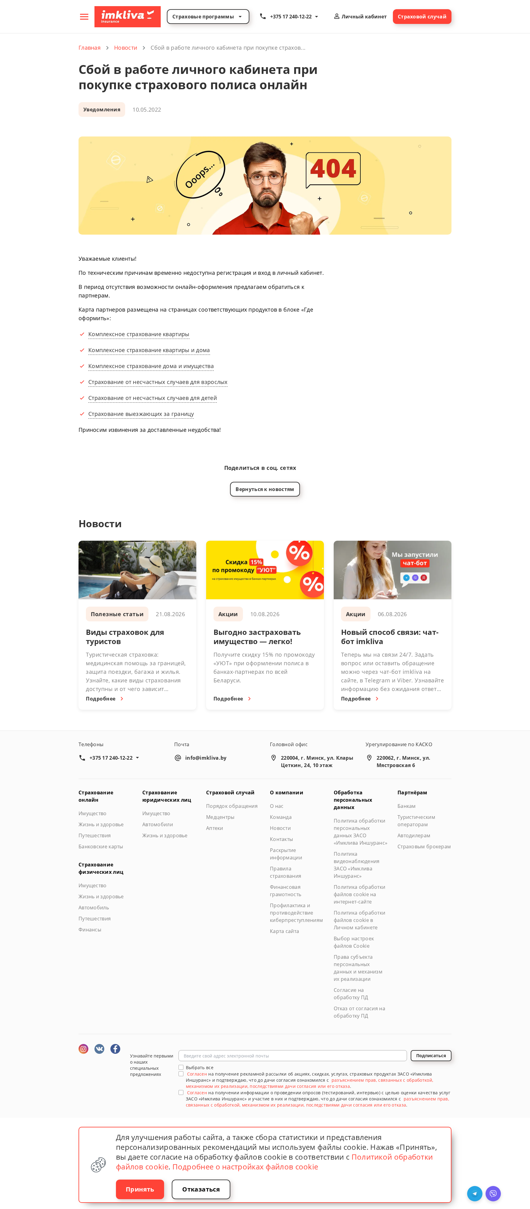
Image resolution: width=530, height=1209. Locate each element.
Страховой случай (422, 16)
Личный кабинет (363, 16)
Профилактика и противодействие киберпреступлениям (296, 912)
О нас (277, 806)
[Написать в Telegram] (474, 1193)
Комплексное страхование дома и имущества (151, 366)
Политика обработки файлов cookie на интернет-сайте (359, 894)
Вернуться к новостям (265, 489)
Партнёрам (413, 792)
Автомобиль (94, 907)
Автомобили (157, 824)
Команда (281, 817)
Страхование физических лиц (101, 868)
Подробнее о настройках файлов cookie (245, 1166)
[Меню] (84, 16)
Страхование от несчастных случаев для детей (152, 397)
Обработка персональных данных (353, 800)
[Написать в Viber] (493, 1193)
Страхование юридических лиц (166, 796)
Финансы (90, 929)
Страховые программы (203, 16)
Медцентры (220, 817)
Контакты (281, 839)
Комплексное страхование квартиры (139, 334)
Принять (140, 1189)
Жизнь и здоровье (101, 824)
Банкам (407, 806)
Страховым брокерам (424, 846)
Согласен (197, 1074)
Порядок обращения (232, 806)
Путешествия (95, 835)
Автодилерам (414, 835)
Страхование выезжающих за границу (141, 413)
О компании (286, 792)
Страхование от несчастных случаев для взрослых (158, 382)
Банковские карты (101, 846)
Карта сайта (284, 931)
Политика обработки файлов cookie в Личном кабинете (359, 920)
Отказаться (201, 1189)
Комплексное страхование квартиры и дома (149, 350)
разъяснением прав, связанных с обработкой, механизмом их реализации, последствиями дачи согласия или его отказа (309, 1083)
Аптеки (214, 828)
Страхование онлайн (96, 796)
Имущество (93, 813)
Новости (280, 828)
